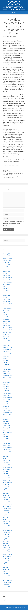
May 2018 (6, 421)
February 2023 (7, 323)
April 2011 (6, 569)
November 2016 (7, 447)
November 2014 (7, 482)
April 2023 (6, 319)
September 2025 (7, 262)
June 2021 (6, 360)
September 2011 (7, 558)
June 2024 (6, 288)
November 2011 (7, 556)
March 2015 (6, 476)
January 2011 (6, 576)
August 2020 (6, 382)
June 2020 (6, 386)
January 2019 (6, 410)
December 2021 (7, 347)
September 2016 (7, 452)
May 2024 (6, 291)
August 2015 (6, 469)
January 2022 (6, 345)
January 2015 (6, 478)
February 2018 (7, 428)
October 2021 (7, 351)
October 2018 (7, 415)
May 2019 (6, 404)
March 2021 (6, 367)
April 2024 (6, 293)
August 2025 (6, 264)
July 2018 (5, 419)
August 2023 (6, 310)
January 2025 (6, 275)
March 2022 (6, 341)
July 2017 (5, 434)
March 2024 (6, 295)
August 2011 (6, 560)
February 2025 (7, 273)
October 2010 (7, 582)
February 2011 (7, 573)
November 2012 (7, 530)
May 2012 (6, 543)
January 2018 (6, 430)
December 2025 (7, 258)
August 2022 (6, 336)
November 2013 (7, 506)
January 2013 (6, 526)
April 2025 (6, 269)
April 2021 (6, 365)
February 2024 (7, 297)
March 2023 (6, 321)
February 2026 (7, 254)
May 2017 (6, 439)
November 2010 (7, 580)
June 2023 (6, 315)
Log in (4, 600)
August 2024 (6, 284)
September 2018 (7, 417)
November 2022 (7, 330)
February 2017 (7, 443)
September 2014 (7, 484)
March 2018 (6, 425)
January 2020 (6, 395)
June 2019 (6, 402)
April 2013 (6, 519)
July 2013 (5, 515)
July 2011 (5, 563)
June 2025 (6, 267)
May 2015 (6, 473)
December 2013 (7, 504)
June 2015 (6, 471)
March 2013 (6, 521)
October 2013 (7, 508)
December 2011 (7, 554)
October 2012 (7, 532)
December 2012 (7, 528)
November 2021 (7, 349)
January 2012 (6, 552)
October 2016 (7, 449)
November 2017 (7, 432)
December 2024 (7, 277)
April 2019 (6, 406)
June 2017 (6, 436)
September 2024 (7, 282)
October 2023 (7, 306)
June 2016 (6, 454)
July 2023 (5, 312)
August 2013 (6, 513)
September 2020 (7, 380)
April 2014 (6, 495)
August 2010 (6, 587)
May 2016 (6, 456)
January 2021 (6, 371)
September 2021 (7, 354)
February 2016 (7, 463)
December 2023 (7, 301)
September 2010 (7, 584)
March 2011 (6, 571)
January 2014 (6, 502)
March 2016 (6, 460)
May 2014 (6, 493)
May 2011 (6, 567)
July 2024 (5, 286)
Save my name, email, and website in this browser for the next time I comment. (13, 223)
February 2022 (7, 343)
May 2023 (6, 317)
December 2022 (7, 328)
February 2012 (7, 550)
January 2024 (6, 299)
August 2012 (6, 537)
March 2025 (6, 271)
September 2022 (7, 334)
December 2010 (7, 578)
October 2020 (7, 378)
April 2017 (6, 441)
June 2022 (6, 338)
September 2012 (7, 534)
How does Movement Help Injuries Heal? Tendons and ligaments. (13, 176)
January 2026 (6, 256)
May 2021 (6, 362)
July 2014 (5, 489)
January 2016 (6, 465)
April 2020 (6, 391)
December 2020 (7, 373)
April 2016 (6, 458)
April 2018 (6, 423)
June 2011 (6, 565)
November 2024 (7, 280)
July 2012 (5, 539)
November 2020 (7, 375)
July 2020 (5, 384)
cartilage (10, 171)
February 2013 (7, 523)
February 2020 (7, 393)
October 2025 (7, 260)
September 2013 (7, 510)
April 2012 (6, 545)
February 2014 (7, 499)
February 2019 (7, 408)
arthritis (6, 171)
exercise (6, 170)
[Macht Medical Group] (14, 5)
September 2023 (7, 308)
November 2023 (7, 304)
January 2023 (6, 325)
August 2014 (6, 486)
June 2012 (6, 541)
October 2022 (7, 332)
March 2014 (6, 497)
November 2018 (7, 412)
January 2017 (6, 445)
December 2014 (7, 480)
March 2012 (6, 547)
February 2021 (7, 369)
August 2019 (6, 399)
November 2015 (7, 467)
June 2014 (6, 491)
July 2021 (5, 358)
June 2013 (6, 517)
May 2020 (6, 389)
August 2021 (6, 356)
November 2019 (7, 397)
